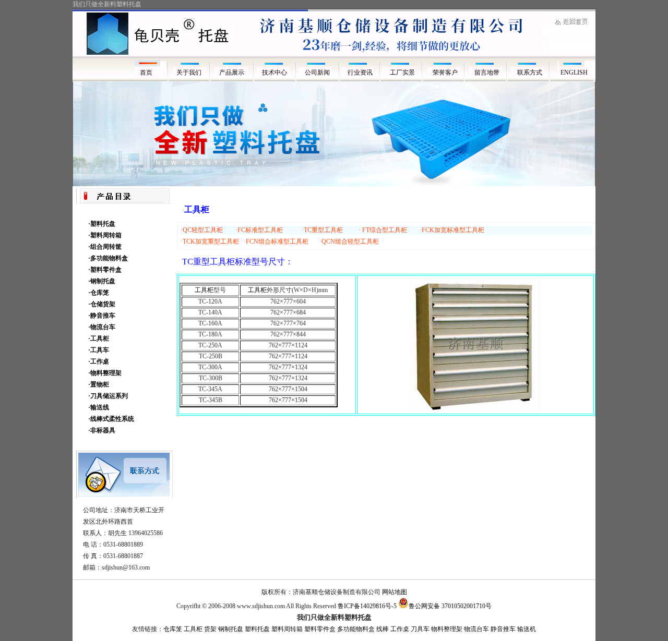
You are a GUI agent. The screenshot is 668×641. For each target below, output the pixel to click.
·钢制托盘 (101, 281)
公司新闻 (317, 72)
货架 (210, 629)
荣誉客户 (446, 72)
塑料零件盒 (320, 629)
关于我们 (188, 72)
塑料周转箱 (287, 629)
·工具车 (98, 350)
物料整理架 (446, 629)
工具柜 (204, 290)
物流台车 (476, 629)
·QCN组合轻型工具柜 (349, 241)
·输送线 (98, 407)
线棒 (382, 629)
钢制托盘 (230, 629)
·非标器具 (101, 430)
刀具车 (420, 629)
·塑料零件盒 (105, 269)
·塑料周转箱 (105, 235)
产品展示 (231, 72)
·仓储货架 (101, 304)
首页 (146, 72)
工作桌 (399, 629)
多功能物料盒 (356, 629)
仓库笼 (172, 629)
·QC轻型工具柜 (202, 230)
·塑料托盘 (101, 223)
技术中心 (274, 72)
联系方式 (531, 72)
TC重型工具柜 (323, 230)
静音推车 (503, 629)
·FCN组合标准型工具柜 (276, 241)
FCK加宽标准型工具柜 (453, 230)
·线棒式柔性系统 (111, 418)
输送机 (526, 629)
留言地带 (488, 72)
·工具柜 (98, 338)
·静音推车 (101, 315)
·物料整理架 (105, 373)
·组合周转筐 (105, 246)
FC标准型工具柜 (260, 230)
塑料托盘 (257, 629)
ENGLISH (574, 72)
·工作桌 (98, 361)
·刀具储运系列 (108, 396)
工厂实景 (403, 72)
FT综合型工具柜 (384, 230)
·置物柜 (98, 384)
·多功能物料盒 (108, 258)
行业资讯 (360, 72)
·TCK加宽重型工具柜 (210, 241)
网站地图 (394, 592)
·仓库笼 (98, 292)
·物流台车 (101, 327)
